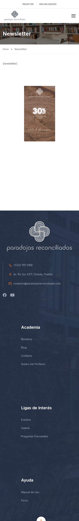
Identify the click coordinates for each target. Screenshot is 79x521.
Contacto (26, 355)
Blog (24, 347)
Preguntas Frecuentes (34, 436)
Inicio (6, 49)
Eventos (26, 419)
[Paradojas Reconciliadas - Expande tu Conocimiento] (15, 15)
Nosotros (26, 339)
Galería (25, 428)
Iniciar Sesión (47, 4)
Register (28, 4)
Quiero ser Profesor (33, 364)
